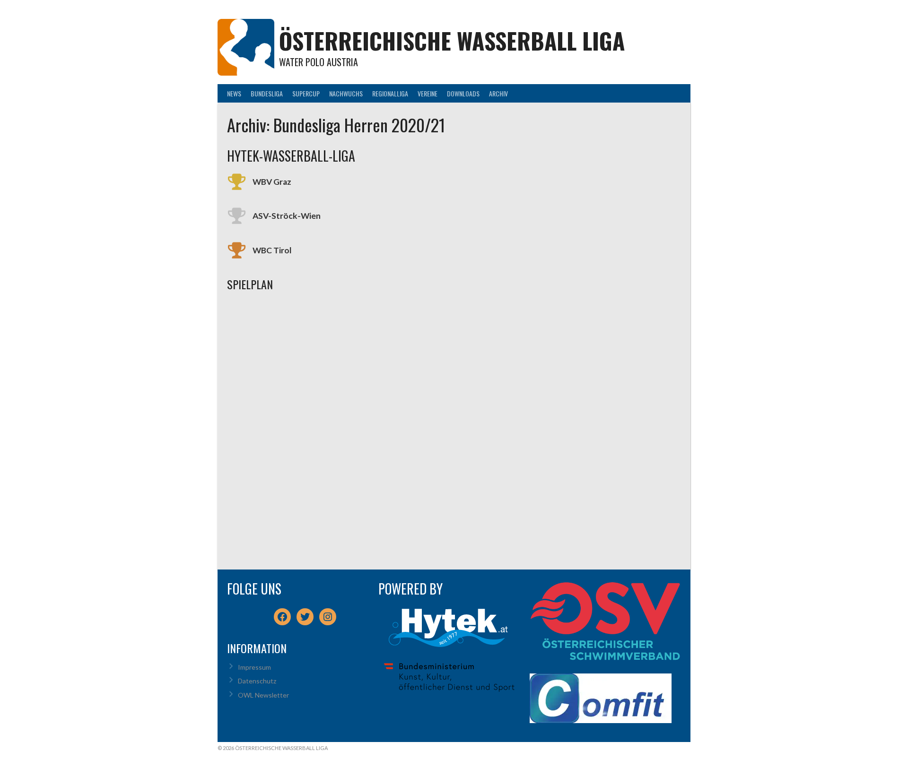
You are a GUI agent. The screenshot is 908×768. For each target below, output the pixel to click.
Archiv (498, 93)
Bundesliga (267, 93)
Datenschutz (257, 681)
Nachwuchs (346, 93)
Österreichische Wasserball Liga (452, 40)
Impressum (254, 667)
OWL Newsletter (263, 695)
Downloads (463, 93)
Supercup (306, 93)
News (234, 93)
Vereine (427, 93)
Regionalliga (390, 93)
